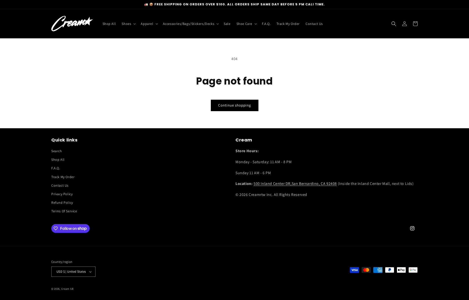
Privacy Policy (62, 194)
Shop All (58, 159)
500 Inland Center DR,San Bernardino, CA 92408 (295, 183)
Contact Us (60, 185)
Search (56, 151)
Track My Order (63, 177)
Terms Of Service (64, 211)
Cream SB (67, 288)
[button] (128, 24)
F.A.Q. (55, 168)
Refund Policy (62, 202)
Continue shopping (234, 105)
